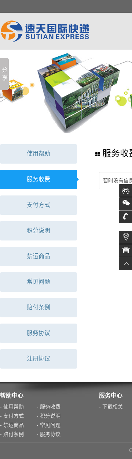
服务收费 (38, 179)
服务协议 (38, 333)
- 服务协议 (48, 434)
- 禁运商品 (12, 425)
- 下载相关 (111, 407)
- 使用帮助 (12, 407)
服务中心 (110, 395)
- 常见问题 (48, 425)
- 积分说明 (48, 416)
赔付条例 (38, 307)
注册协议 (38, 358)
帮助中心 (11, 395)
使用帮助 (38, 153)
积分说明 (38, 230)
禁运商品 (38, 256)
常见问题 (38, 282)
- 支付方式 (12, 416)
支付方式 (38, 205)
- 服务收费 (48, 407)
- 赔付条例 (12, 434)
